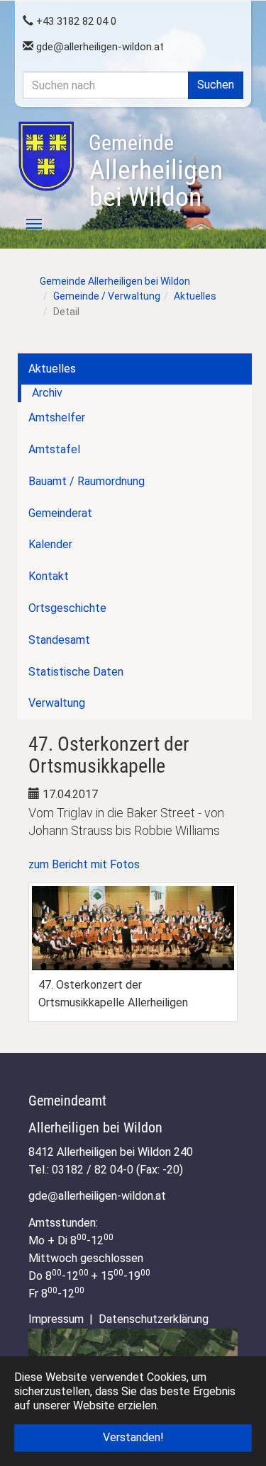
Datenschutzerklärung (154, 1319)
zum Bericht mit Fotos (84, 864)
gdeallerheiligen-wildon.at (98, 46)
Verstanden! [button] (133, 1437)
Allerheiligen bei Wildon (156, 171)
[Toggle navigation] (26, 224)
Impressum (56, 1319)
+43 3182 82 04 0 (74, 21)
